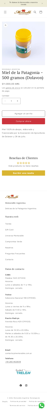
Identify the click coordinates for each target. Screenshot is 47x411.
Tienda (8, 224)
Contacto (9, 259)
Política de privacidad (18, 401)
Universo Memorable (14, 235)
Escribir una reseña (23, 173)
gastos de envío (13, 88)
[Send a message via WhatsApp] (41, 405)
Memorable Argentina (21, 398)
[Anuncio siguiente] (42, 3)
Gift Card (9, 229)
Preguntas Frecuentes (15, 253)
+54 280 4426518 (13, 362)
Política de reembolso (37, 401)
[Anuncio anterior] (5, 3)
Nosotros (9, 247)
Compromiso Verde (13, 241)
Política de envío (34, 405)
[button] (5, 12)
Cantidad (5, 96)
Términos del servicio (17, 405)
